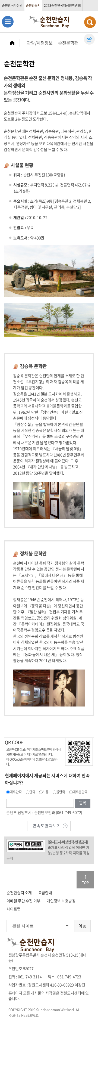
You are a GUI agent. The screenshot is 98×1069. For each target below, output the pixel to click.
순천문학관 (68, 42)
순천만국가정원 (12, 5)
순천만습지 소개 (19, 892)
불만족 (60, 791)
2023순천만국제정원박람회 (62, 5)
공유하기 (89, 39)
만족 (32, 791)
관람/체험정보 (40, 42)
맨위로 (85, 879)
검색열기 (90, 22)
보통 (46, 791)
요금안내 (45, 892)
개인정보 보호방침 (61, 900)
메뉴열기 (8, 21)
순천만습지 (33, 5)
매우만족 (15, 791)
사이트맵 (13, 909)
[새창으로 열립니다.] (49, 825)
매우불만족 (80, 791)
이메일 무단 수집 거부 (23, 900)
